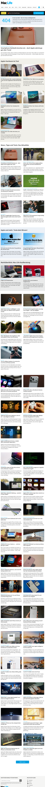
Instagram (31, 785)
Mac (10, 7)
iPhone (6, 7)
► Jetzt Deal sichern (39, 13)
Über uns (29, 7)
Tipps (19, 7)
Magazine (24, 7)
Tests (16, 7)
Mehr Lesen (22, 762)
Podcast (35, 7)
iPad (13, 7)
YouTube (30, 783)
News (2, 7)
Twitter (30, 781)
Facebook (30, 780)
